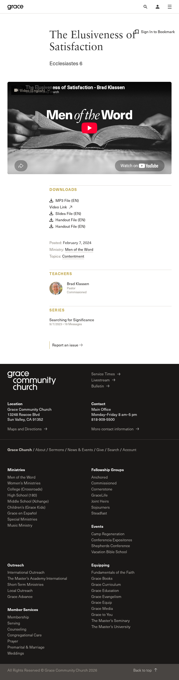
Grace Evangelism (106, 596)
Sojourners (100, 507)
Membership (18, 616)
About (40, 449)
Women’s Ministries (24, 482)
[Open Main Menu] (169, 7)
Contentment (73, 256)
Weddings (15, 653)
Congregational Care (24, 634)
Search (113, 449)
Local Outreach (20, 590)
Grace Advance (20, 596)
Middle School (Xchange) (27, 501)
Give (100, 449)
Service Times (103, 373)
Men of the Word (79, 249)
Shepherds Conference (110, 545)
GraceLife (99, 495)
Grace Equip (101, 602)
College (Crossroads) (24, 489)
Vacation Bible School (109, 551)
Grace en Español (22, 513)
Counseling (16, 629)
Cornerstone (101, 489)
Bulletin (97, 385)
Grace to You (102, 614)
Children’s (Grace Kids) (26, 507)
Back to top (142, 670)
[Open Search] (145, 7)
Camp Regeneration (107, 533)
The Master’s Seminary (110, 620)
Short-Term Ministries (25, 584)
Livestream (100, 379)
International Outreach (26, 572)
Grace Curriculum (106, 584)
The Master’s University (110, 626)
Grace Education (105, 590)
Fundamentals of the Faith (112, 572)
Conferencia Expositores (111, 539)
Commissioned (104, 482)
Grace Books (102, 578)
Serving (13, 623)
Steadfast (99, 513)
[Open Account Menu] (157, 7)
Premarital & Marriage (26, 647)
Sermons (56, 449)
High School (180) (22, 495)
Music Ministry (19, 525)
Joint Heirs (100, 501)
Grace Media (102, 608)
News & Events (80, 449)
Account (129, 449)
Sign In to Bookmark (156, 31)
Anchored (99, 477)
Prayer (12, 641)
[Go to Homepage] (15, 7)
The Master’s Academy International (37, 578)
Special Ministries (22, 519)
